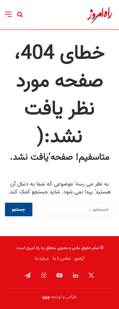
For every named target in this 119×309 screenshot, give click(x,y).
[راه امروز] (99, 15)
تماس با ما (61, 258)
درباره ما (42, 258)
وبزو (46, 296)
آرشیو (79, 258)
